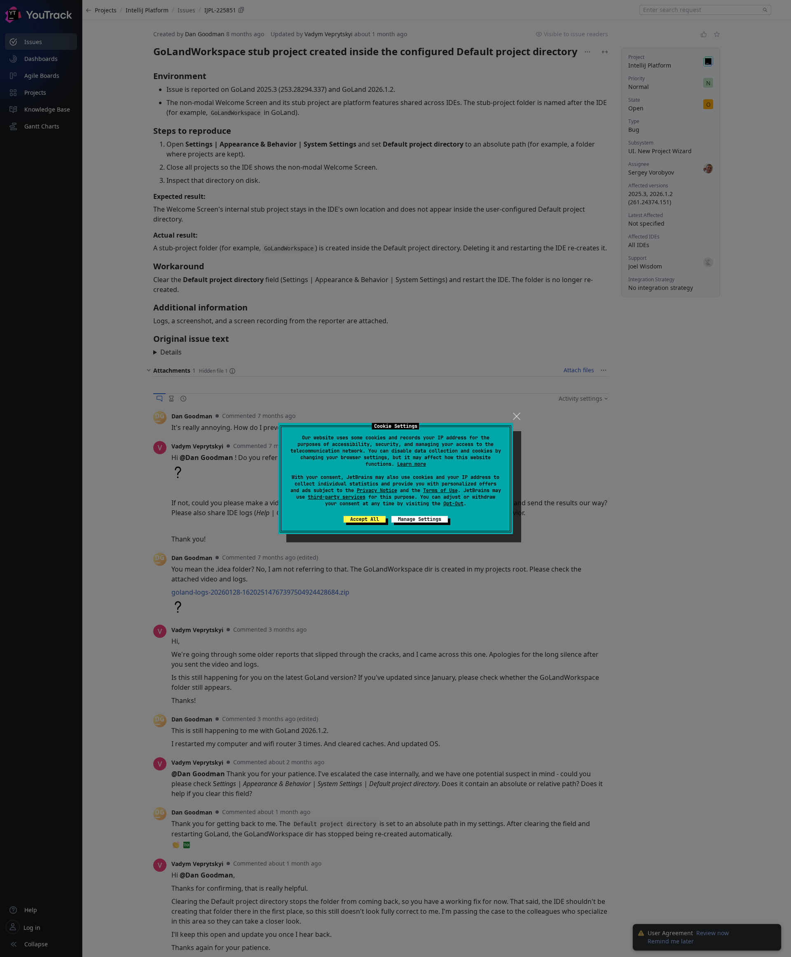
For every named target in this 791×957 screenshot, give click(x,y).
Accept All (364, 519)
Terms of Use (440, 490)
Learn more (411, 464)
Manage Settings (419, 519)
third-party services (336, 497)
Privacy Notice (377, 490)
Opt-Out (453, 503)
